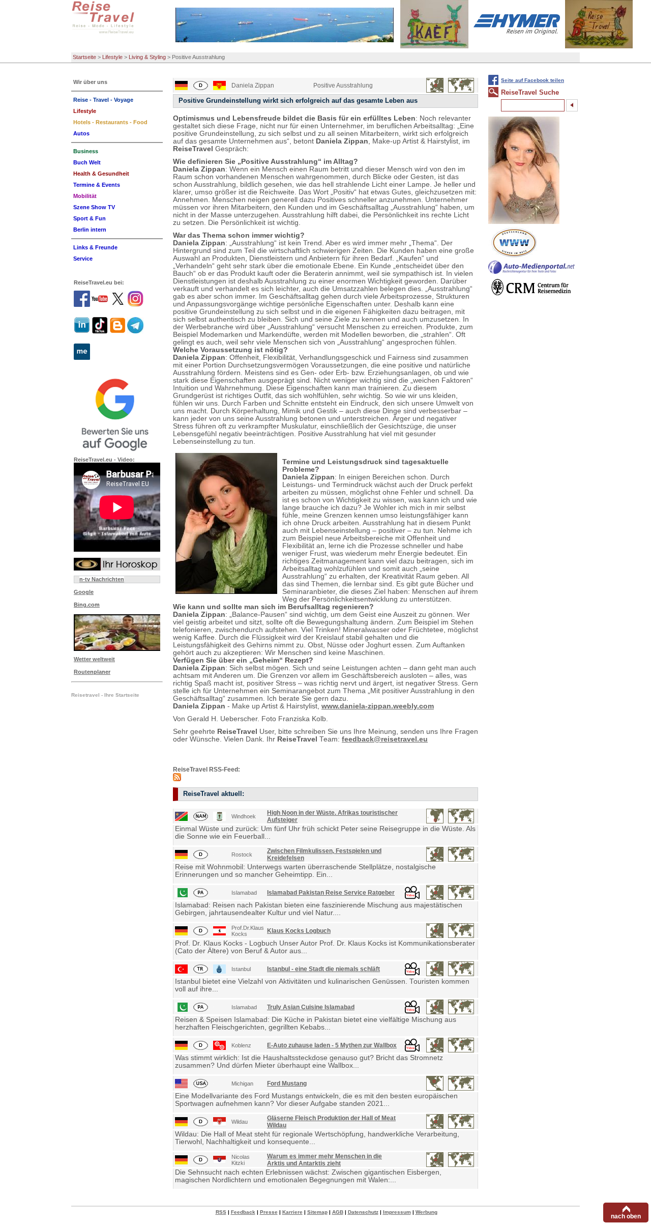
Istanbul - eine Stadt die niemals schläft (323, 969)
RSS (221, 1212)
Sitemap (317, 1212)
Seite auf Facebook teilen (532, 80)
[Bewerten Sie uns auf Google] (117, 413)
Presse (269, 1212)
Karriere (292, 1212)
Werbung (426, 1212)
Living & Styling (147, 57)
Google (84, 592)
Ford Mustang (287, 1083)
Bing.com (87, 605)
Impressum (397, 1212)
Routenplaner (92, 672)
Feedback (243, 1212)
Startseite (84, 57)
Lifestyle (112, 57)
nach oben (626, 1216)
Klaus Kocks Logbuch (299, 930)
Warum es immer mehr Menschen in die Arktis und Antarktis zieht (324, 1160)
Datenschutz (363, 1212)
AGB (337, 1212)
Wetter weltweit (94, 659)
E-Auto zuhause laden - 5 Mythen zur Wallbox (332, 1045)
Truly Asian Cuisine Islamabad (310, 1007)
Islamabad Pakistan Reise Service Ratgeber (331, 892)
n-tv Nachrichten (101, 579)
